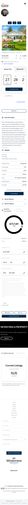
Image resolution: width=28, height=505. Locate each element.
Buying (14, 406)
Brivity (12, 501)
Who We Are (14, 415)
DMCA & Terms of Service (15, 503)
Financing (14, 411)
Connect (14, 417)
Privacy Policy (5, 503)
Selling (14, 408)
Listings (14, 404)
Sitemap (24, 503)
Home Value (14, 413)
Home (14, 402)
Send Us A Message (14, 453)
